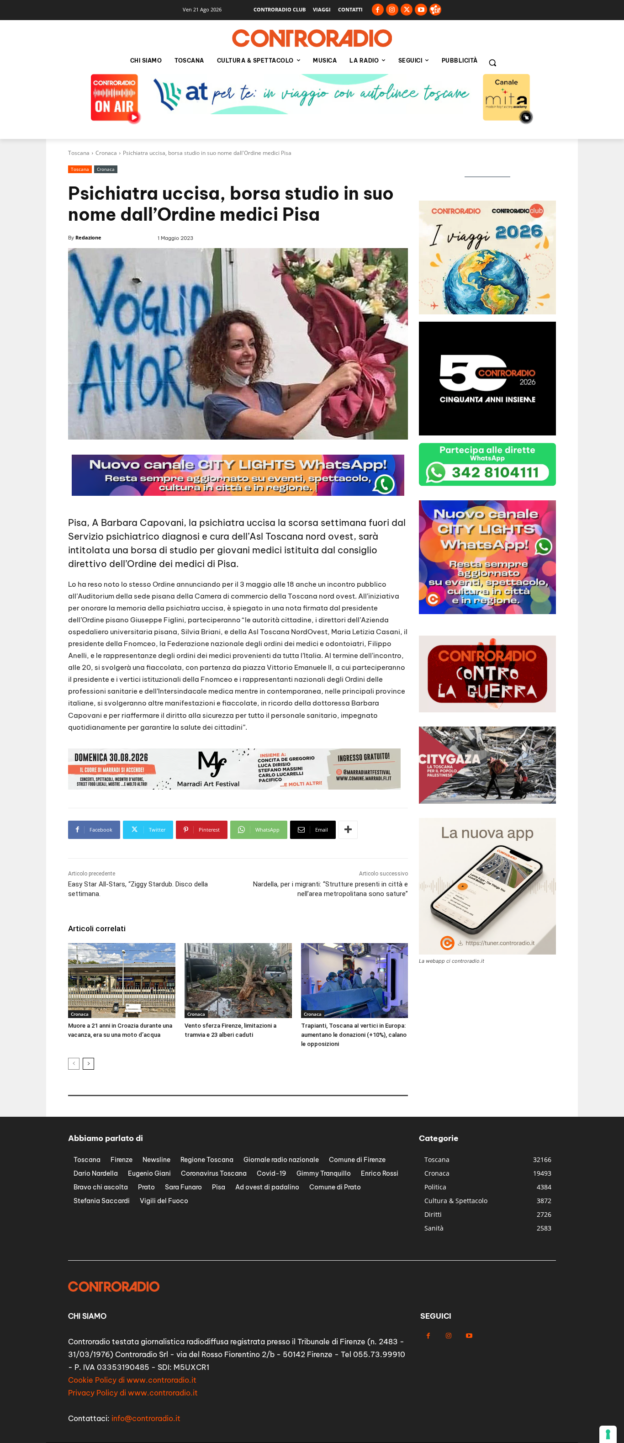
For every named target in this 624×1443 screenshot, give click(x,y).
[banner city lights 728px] (312, 111)
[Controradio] (312, 38)
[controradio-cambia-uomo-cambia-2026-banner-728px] (238, 493)
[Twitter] (407, 10)
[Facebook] (378, 10)
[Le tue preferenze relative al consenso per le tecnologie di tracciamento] (608, 1434)
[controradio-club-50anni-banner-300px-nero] (487, 611)
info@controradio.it (145, 1418)
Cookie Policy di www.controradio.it (132, 1380)
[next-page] (88, 1064)
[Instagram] (392, 10)
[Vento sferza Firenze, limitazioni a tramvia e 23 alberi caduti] (238, 980)
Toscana (79, 153)
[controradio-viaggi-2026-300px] (487, 433)
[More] (348, 830)
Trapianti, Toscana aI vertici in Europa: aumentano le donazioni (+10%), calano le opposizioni (354, 1034)
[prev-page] (73, 1064)
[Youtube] (421, 10)
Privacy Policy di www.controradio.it (133, 1392)
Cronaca (106, 153)
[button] (492, 62)
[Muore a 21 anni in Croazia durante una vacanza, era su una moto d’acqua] (121, 980)
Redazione (88, 237)
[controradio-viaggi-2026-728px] (234, 787)
